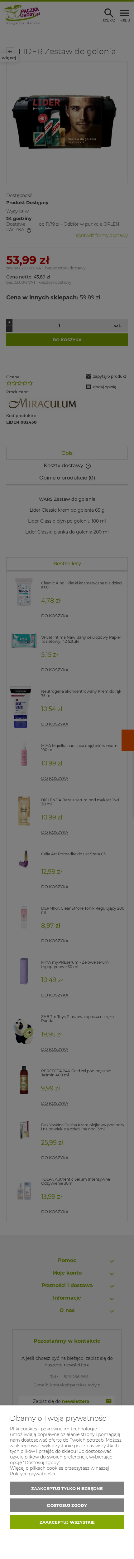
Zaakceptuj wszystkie (67, 1522)
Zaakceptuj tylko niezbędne (67, 1488)
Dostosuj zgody (67, 1505)
